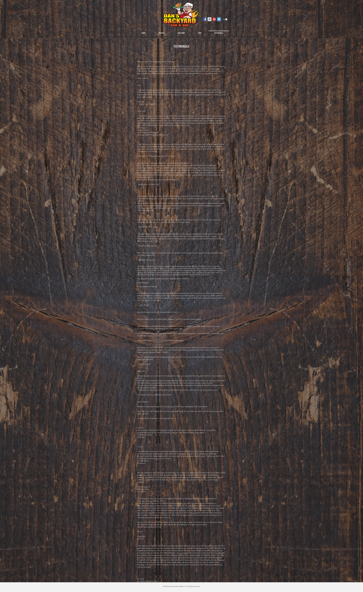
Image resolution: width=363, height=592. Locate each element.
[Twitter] (219, 19)
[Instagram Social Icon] (209, 19)
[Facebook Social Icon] (205, 19)
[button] (225, 19)
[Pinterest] (214, 19)
